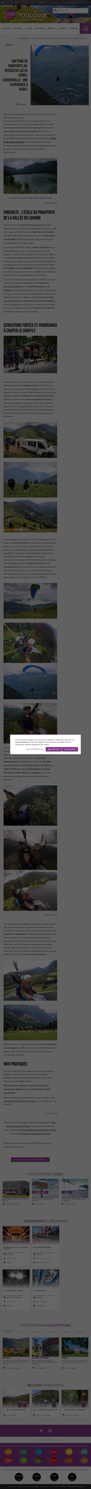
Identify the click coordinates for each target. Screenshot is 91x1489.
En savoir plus (36, 749)
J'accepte (71, 749)
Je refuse (55, 749)
